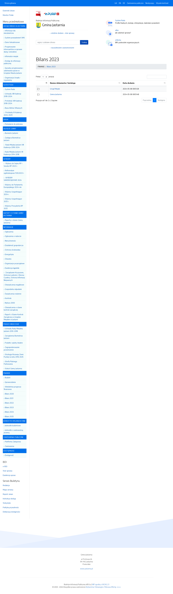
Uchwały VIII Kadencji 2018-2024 (12, 95)
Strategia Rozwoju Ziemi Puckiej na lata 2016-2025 (13, 355)
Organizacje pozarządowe (14, 263)
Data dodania (128, 83)
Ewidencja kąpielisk (12, 268)
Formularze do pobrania (14, 124)
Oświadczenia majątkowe (14, 285)
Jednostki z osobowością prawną (13, 431)
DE (124, 3)
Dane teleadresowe (12, 42)
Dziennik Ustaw (9, 11)
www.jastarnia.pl (86, 569)
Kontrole (8, 298)
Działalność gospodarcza (14, 245)
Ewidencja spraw (9, 475)
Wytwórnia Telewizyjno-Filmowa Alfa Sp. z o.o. (103, 587)
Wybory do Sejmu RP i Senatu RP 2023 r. (13, 164)
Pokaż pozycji (45, 76)
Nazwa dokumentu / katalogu (62, 83)
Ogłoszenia (9, 232)
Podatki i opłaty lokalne (14, 343)
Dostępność (9, 455)
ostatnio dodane (57, 33)
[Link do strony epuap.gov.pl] (51, 14)
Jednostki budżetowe (13, 425)
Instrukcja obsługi (9, 499)
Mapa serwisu (8, 490)
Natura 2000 (10, 303)
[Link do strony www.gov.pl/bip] (39, 14)
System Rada (10, 89)
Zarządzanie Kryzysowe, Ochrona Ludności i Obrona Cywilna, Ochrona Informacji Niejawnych (14, 276)
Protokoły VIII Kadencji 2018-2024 (13, 102)
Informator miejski (11, 56)
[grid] (101, 88)
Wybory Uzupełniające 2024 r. (13, 193)
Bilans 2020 (9, 394)
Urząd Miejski (55, 89)
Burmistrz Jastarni (11, 133)
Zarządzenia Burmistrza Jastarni (13, 337)
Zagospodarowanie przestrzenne (11, 348)
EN (120, 3)
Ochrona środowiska (12, 250)
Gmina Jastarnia (56, 94)
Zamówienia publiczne (135, 3)
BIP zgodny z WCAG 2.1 (100, 584)
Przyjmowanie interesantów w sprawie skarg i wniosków (13, 49)
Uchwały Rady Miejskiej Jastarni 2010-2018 (13, 329)
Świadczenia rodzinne (13, 294)
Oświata (8, 259)
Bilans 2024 (9, 412)
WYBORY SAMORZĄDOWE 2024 (13, 179)
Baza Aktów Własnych (13, 108)
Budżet (7, 377)
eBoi (117, 30)
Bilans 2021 (9, 398)
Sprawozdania (10, 382)
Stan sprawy (7, 471)
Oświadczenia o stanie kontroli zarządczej (13, 308)
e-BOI (5, 466)
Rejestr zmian (8, 494)
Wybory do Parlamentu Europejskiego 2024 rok (13, 186)
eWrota (118, 40)
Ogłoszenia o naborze (13, 236)
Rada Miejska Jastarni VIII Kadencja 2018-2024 (14, 146)
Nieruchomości (10, 241)
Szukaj (84, 42)
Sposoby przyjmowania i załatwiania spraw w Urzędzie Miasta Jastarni (13, 70)
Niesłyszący (149, 3)
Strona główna (10, 3)
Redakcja (6, 485)
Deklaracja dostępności (11, 512)
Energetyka (9, 254)
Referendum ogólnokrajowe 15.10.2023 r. (14, 171)
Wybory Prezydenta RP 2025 (13, 207)
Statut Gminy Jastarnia (13, 368)
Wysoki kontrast (162, 3)
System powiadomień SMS (15, 38)
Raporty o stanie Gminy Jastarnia (13, 221)
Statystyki (7, 503)
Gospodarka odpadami (13, 289)
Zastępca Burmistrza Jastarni (12, 139)
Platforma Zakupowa (13, 442)
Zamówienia (9, 446)
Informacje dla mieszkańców (9, 32)
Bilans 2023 (9, 407)
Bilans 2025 (9, 416)
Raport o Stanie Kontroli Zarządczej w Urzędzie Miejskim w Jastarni (13, 317)
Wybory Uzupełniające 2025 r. (13, 200)
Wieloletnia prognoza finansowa (12, 388)
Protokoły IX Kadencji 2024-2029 (13, 113)
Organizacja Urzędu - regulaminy (12, 79)
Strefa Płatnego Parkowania (10, 362)
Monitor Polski (8, 15)
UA (116, 3)
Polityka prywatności (11, 507)
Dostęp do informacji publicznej (12, 62)
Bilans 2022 (9, 403)
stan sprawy (69, 33)
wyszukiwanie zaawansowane (62, 48)
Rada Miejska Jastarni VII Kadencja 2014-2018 (13, 153)
